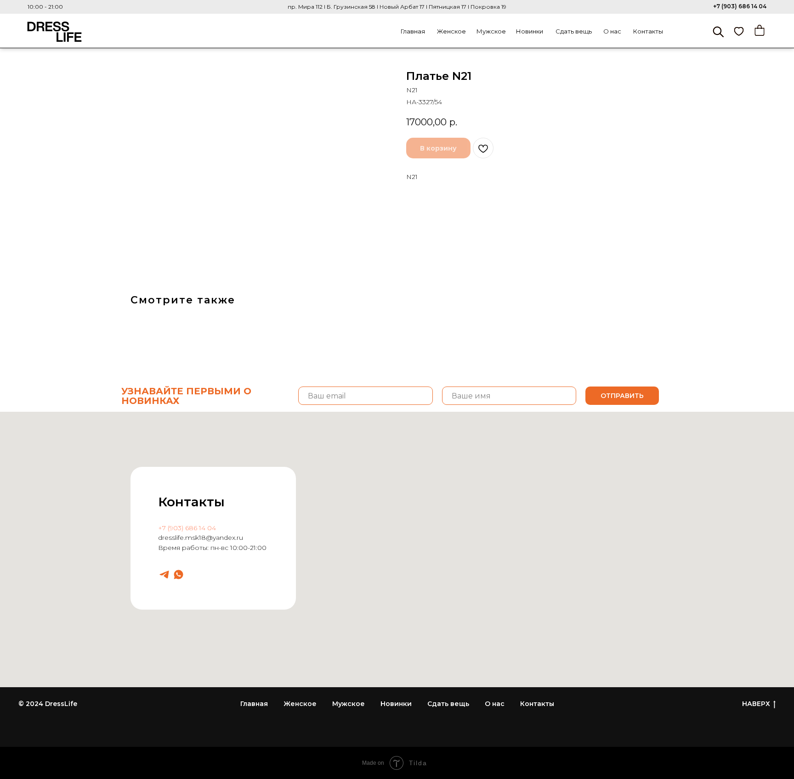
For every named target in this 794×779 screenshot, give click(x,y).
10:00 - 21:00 (45, 6)
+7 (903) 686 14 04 (739, 6)
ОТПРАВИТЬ (622, 396)
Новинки (529, 31)
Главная (413, 31)
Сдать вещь (574, 31)
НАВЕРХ (756, 704)
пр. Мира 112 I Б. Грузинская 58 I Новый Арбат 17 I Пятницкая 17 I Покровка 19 (397, 6)
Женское (451, 31)
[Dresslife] (164, 574)
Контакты (648, 31)
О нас (612, 31)
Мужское (491, 31)
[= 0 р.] (759, 30)
